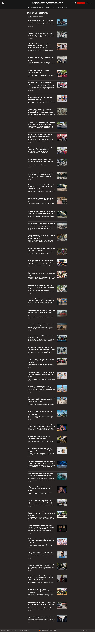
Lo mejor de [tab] (35, 16)
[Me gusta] (29, 28)
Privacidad (15, 630)
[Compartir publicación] (75, 3)
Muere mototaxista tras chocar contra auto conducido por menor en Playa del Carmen (40, 32)
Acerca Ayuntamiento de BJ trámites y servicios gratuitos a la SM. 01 (39, 71)
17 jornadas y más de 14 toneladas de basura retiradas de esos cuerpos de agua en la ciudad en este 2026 (41, 252)
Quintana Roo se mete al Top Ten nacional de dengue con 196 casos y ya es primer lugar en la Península (41, 513)
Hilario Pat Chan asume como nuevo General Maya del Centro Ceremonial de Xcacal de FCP (41, 199)
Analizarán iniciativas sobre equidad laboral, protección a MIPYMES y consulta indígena (41, 261)
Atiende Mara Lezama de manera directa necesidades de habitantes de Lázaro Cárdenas (40, 136)
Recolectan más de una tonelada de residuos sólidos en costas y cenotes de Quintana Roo (41, 224)
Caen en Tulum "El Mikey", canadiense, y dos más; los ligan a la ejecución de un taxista (41, 173)
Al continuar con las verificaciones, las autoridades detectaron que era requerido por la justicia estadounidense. (41, 63)
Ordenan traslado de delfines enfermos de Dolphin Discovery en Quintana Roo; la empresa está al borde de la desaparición (40, 475)
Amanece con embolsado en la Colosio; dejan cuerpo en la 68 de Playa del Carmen (41, 564)
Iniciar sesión (89, 3)
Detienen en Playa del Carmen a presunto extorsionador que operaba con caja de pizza (41, 348)
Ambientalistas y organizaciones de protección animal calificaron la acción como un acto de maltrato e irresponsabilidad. (40, 492)
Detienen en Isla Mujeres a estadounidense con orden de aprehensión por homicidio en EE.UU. (41, 59)
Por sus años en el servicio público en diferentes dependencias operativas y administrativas (38, 152)
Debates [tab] (41, 16)
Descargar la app (52, 630)
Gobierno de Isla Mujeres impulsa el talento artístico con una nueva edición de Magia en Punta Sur (41, 540)
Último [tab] (30, 16)
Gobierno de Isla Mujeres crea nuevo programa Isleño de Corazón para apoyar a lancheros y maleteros (40, 97)
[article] (47, 24)
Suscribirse (81, 3)
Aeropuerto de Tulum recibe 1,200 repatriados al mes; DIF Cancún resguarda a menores (41, 21)
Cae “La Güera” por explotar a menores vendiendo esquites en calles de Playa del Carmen (40, 450)
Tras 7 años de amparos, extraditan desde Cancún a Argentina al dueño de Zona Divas (41, 553)
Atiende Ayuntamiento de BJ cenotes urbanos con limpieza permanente (41, 249)
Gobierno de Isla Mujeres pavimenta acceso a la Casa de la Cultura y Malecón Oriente (41, 123)
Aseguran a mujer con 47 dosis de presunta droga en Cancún (41, 336)
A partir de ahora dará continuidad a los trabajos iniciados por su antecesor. (41, 204)
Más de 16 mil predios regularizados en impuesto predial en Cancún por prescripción (41, 501)
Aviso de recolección (25, 630)
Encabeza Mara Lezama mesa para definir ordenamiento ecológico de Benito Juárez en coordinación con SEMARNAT (41, 527)
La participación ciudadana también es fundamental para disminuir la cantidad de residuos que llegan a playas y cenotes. (40, 227)
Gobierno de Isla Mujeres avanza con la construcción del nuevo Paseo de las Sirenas (41, 387)
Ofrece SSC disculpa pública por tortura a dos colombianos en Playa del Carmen (41, 616)
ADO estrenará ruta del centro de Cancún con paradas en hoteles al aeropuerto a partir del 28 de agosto (41, 312)
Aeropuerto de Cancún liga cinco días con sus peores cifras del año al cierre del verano (41, 299)
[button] (28, 7)
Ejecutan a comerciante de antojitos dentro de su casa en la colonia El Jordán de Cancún (41, 462)
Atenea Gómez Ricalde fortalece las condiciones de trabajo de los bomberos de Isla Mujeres (41, 591)
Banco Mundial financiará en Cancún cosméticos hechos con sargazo (39, 437)
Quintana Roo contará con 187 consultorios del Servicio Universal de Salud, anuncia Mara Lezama (41, 273)
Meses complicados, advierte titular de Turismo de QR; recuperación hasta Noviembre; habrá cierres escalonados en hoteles (40, 111)
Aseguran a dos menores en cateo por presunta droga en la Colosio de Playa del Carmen (40, 161)
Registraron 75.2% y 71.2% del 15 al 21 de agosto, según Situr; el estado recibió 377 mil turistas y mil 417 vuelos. (40, 417)
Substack (81, 630)
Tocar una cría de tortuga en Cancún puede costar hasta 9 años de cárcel (41, 324)
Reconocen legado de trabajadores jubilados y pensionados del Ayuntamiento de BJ (41, 148)
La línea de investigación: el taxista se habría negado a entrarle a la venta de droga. (40, 177)
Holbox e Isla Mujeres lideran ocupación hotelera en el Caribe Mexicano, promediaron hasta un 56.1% (41, 413)
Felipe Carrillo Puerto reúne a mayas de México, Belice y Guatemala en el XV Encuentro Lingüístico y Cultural (39, 45)
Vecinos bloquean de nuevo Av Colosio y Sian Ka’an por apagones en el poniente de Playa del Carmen (41, 604)
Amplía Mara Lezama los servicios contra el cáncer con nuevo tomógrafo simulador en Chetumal (41, 374)
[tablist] (35, 16)
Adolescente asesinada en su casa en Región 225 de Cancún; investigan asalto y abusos (41, 212)
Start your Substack (44, 630)
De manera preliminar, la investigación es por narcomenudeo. (38, 165)
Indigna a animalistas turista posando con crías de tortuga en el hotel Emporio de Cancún (40, 488)
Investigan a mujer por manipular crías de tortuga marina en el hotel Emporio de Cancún (41, 425)
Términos (19, 630)
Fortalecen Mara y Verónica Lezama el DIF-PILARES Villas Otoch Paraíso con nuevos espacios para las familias (40, 577)
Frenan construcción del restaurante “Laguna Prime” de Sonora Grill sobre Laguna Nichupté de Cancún (41, 236)
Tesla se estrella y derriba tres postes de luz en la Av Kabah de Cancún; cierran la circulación (41, 361)
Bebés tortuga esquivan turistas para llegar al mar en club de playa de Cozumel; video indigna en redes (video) (41, 399)
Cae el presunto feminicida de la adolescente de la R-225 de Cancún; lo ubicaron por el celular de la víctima (41, 186)
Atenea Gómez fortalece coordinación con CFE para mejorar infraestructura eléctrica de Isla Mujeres (41, 287)
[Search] (72, 3)
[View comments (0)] (37, 28)
